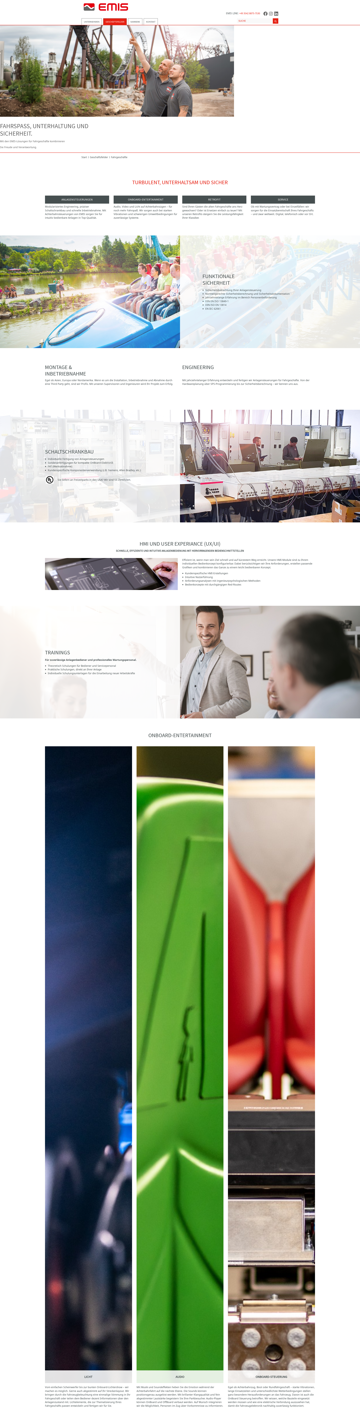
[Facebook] (265, 13)
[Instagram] (271, 13)
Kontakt (150, 21)
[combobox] (255, 20)
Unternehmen (91, 21)
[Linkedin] (276, 13)
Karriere (135, 21)
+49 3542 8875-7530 (249, 13)
